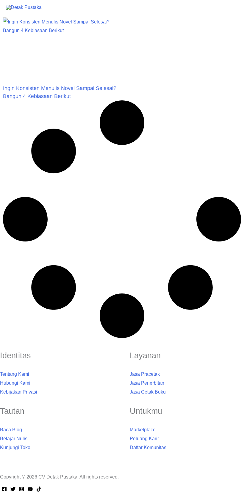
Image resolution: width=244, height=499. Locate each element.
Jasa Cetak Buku (148, 391)
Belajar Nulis (13, 438)
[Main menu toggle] (237, 7)
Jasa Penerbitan (147, 383)
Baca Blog (11, 429)
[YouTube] (30, 489)
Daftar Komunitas (148, 447)
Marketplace (143, 429)
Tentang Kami (14, 374)
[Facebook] (4, 489)
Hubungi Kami (15, 383)
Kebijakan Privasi (18, 391)
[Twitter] (12, 489)
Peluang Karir (144, 438)
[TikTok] (38, 489)
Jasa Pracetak (145, 374)
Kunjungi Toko (15, 447)
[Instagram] (21, 489)
